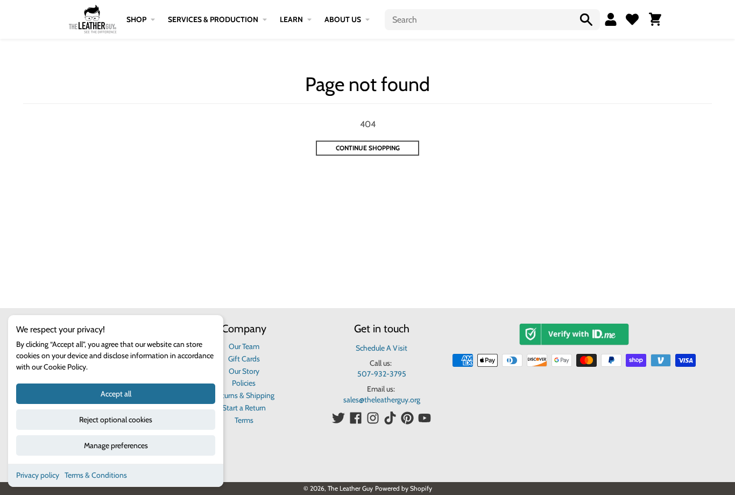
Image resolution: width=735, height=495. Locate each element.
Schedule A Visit (381, 348)
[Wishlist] (632, 19)
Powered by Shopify (403, 488)
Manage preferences (116, 445)
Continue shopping (368, 148)
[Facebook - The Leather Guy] (355, 418)
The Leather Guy (350, 488)
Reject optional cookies (115, 419)
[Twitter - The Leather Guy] (338, 418)
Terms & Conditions (96, 475)
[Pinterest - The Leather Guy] (407, 418)
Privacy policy (37, 475)
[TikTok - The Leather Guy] (390, 418)
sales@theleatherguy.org (381, 400)
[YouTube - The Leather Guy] (424, 418)
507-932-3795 (381, 374)
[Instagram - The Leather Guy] (372, 418)
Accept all (116, 394)
